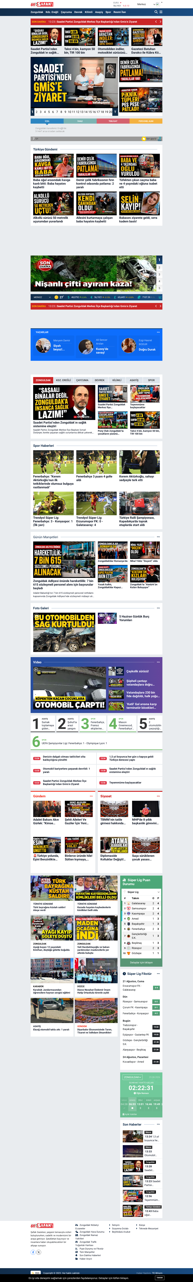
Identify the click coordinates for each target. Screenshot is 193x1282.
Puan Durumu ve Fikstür (91, 1248)
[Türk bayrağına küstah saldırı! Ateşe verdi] (52, 888)
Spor (108, 12)
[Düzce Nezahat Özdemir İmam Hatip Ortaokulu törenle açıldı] (96, 970)
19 (106, 112)
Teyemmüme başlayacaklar (125, 782)
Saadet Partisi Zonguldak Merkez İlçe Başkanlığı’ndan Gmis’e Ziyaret (64, 782)
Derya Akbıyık (103, 340)
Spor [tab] (151, 380)
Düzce (80, 986)
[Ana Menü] (160, 12)
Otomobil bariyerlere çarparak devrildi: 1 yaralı (150, 1153)
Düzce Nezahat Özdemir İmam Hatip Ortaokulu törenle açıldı (93, 991)
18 (102, 112)
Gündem (39, 796)
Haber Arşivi (86, 1258)
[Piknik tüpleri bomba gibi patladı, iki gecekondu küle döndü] (140, 99)
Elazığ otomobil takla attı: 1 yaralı (51, 1029)
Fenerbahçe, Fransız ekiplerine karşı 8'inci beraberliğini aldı (98, 725)
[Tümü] (158, 1124)
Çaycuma (66, 12)
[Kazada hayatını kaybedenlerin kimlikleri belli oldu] (96, 888)
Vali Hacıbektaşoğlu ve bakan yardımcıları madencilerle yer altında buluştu (93, 950)
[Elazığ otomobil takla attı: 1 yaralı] (52, 1010)
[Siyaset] (158, 796)
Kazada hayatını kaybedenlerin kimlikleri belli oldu (94, 909)
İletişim (116, 1225)
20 (110, 112)
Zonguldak (37, 12)
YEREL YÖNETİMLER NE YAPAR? (105, 347)
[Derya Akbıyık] (85, 345)
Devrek (78, 12)
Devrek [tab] (99, 380)
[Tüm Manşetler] (158, 536)
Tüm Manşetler (87, 1252)
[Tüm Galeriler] (158, 608)
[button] (156, 22)
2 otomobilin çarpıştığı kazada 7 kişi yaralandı (155, 725)
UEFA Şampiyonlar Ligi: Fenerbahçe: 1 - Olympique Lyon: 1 (74, 743)
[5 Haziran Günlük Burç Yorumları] (107, 617)
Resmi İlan (120, 12)
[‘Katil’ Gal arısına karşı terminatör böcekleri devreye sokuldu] (116, 705)
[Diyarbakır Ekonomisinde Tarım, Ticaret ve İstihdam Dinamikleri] (96, 1010)
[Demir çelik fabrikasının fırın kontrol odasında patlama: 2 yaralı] (140, 69)
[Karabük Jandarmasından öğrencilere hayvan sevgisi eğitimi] (52, 970)
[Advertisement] (96, 235)
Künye (142, 1225)
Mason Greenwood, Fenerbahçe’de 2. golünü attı (127, 725)
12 (77, 112)
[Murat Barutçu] (128, 345)
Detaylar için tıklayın (141, 962)
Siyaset (105, 796)
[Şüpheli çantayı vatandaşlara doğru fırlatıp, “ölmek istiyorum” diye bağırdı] (116, 682)
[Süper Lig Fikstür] (158, 973)
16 (94, 112)
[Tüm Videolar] (158, 662)
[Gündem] (91, 796)
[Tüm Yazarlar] (158, 332)
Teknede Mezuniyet (148, 1228)
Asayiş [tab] (134, 380)
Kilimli (89, 12)
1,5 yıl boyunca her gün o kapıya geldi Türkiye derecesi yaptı (131, 758)
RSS (37, 1273)
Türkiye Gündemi (43, 904)
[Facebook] (33, 1252)
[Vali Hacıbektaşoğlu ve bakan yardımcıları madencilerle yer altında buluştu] (96, 928)
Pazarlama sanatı (60, 347)
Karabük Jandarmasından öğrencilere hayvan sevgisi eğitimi (51, 991)
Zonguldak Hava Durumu (92, 1232)
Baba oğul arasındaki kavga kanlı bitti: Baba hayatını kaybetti (151, 1213)
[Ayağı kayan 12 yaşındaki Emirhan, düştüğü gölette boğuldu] (52, 928)
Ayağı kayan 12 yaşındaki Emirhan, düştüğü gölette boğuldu (51, 948)
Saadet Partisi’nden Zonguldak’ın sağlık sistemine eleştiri (151, 1168)
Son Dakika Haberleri (90, 1255)
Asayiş (99, 12)
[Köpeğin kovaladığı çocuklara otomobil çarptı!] (69, 688)
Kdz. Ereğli (52, 12)
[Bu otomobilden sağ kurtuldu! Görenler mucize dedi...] (64, 632)
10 (69, 112)
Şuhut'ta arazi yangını (72, 725)
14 (85, 112)
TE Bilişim (157, 1273)
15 (90, 112)
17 (98, 112)
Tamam (160, 1278)
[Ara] (156, 12)
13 (81, 112)
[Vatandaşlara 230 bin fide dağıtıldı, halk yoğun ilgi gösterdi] (116, 694)
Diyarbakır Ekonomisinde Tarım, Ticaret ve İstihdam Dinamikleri (94, 1031)
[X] (38, 1252)
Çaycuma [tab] (82, 380)
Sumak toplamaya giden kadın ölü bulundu (48, 725)
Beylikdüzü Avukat (121, 1232)
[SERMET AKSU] (43, 345)
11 (73, 112)
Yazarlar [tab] (42, 332)
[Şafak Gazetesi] (42, 4)
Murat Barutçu (147, 340)
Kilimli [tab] (116, 380)
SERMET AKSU (61, 340)
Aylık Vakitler (131, 1114)
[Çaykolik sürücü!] (116, 670)
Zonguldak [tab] (43, 380)
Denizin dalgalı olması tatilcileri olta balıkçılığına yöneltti (64, 758)
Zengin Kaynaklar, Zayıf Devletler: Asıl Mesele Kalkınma (147, 347)
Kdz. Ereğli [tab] (63, 380)
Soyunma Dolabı (120, 1228)
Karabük (38, 986)
